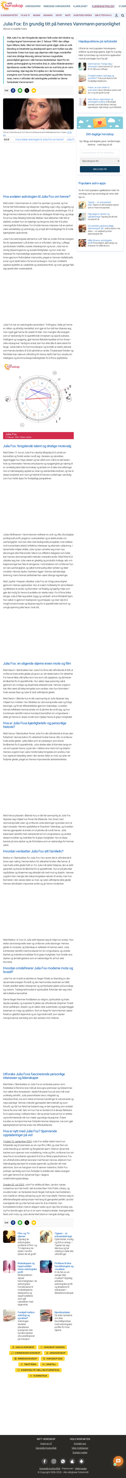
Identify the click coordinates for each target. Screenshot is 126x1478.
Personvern (67, 1468)
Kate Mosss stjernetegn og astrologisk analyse (105, 103)
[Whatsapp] (20, 90)
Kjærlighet (80, 6)
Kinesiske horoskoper (56, 6)
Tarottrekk (30, 1364)
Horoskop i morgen (54, 1347)
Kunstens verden (83, 15)
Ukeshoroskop (57, 1353)
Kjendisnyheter (9, 15)
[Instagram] (54, 1461)
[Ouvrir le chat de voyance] (118, 1461)
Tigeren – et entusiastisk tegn (103, 205)
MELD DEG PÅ (100, 169)
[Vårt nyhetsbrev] (116, 15)
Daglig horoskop (25, 1347)
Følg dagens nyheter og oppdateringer (102, 216)
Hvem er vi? (46, 1443)
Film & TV (25, 15)
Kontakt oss (80, 1443)
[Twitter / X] (27, 90)
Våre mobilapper (80, 1448)
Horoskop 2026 (54, 1358)
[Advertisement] (38, 168)
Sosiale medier (80, 1452)
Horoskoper (32, 6)
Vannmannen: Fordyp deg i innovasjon (104, 66)
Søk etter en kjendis (105, 15)
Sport (59, 15)
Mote (68, 15)
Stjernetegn (40, 1375)
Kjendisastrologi (103, 6)
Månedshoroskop (27, 1358)
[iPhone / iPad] (72, 1461)
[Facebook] (13, 90)
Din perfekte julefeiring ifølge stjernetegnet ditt (104, 230)
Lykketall (51, 1364)
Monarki (48, 15)
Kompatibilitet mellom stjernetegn (40, 1370)
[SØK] (122, 15)
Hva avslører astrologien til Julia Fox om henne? (39, 139)
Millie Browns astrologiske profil (102, 243)
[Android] (81, 1461)
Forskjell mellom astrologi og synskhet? (102, 78)
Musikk (36, 15)
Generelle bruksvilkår (46, 1448)
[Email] (34, 90)
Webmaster (81, 1468)
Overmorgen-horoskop (27, 1353)
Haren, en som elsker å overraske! (104, 90)
